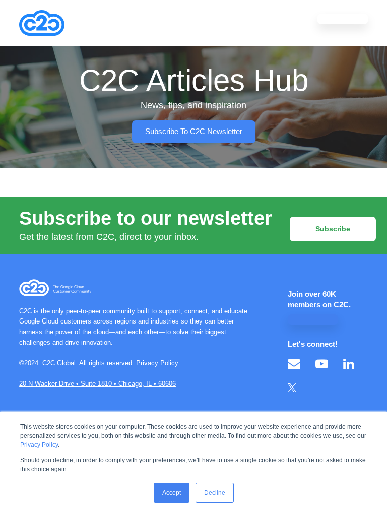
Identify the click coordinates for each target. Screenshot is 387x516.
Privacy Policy (39, 444)
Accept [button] (171, 492)
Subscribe (332, 229)
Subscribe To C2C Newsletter (193, 131)
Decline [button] (214, 492)
